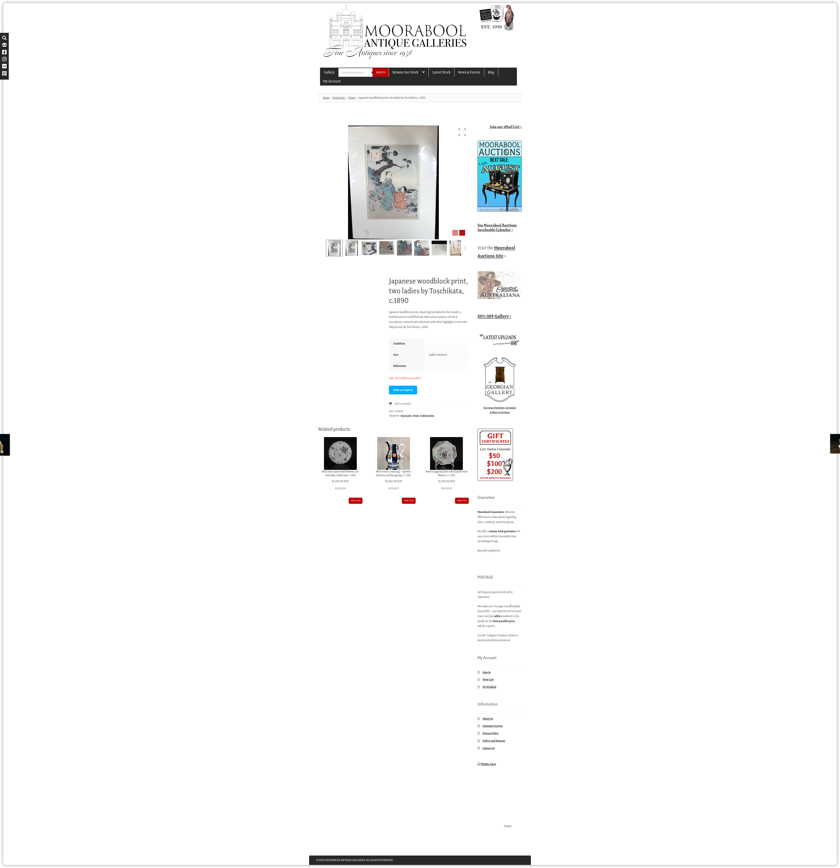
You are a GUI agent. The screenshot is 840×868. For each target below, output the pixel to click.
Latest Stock (441, 72)
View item (355, 500)
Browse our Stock (405, 72)
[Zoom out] (455, 233)
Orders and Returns (494, 740)
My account (332, 81)
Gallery (329, 72)
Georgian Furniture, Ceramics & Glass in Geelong (499, 410)
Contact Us (489, 748)
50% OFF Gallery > (494, 316)
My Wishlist (489, 687)
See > (497, 228)
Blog (491, 72)
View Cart (488, 679)
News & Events (469, 72)
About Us (488, 718)
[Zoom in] (462, 233)
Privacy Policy (491, 733)
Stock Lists (339, 97)
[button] (462, 132)
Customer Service (493, 726)
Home (326, 97)
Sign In (487, 672)
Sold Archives (427, 415)
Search (380, 72)
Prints (351, 97)
